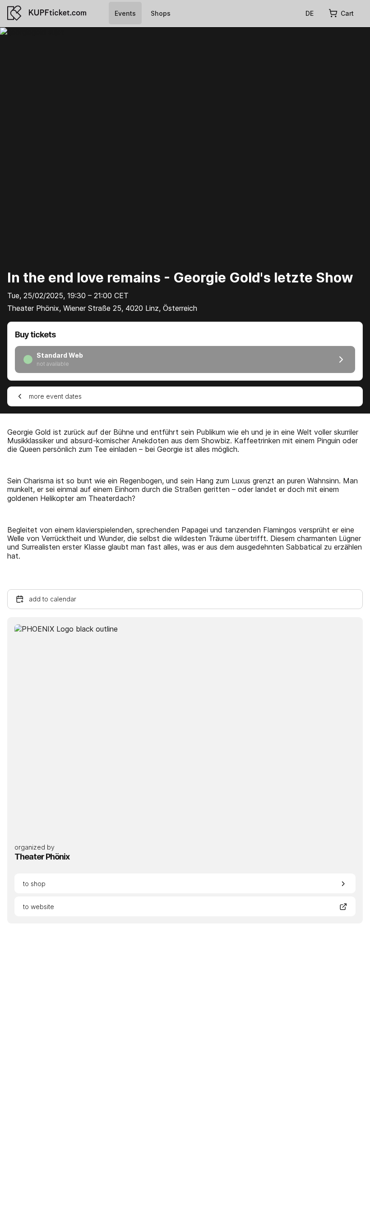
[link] (125, 13)
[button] (185, 599)
